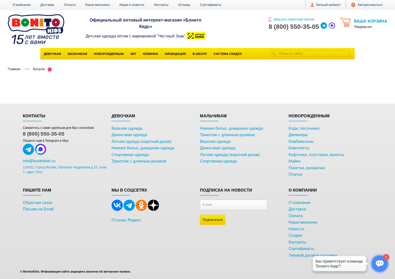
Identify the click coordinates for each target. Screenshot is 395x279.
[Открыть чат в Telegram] (324, 26)
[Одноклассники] (141, 210)
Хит (133, 53)
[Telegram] (129, 210)
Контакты (161, 5)
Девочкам (52, 53)
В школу (200, 53)
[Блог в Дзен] (153, 210)
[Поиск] (274, 53)
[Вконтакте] (117, 210)
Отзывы (184, 5)
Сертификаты (210, 5)
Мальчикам (77, 53)
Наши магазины (97, 5)
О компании (22, 5)
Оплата (70, 5)
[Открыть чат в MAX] (332, 26)
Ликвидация (175, 53)
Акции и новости (131, 5)
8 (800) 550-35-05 (43, 134)
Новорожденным (109, 53)
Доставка (47, 5)
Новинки (150, 53)
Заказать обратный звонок (293, 19)
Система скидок (228, 53)
